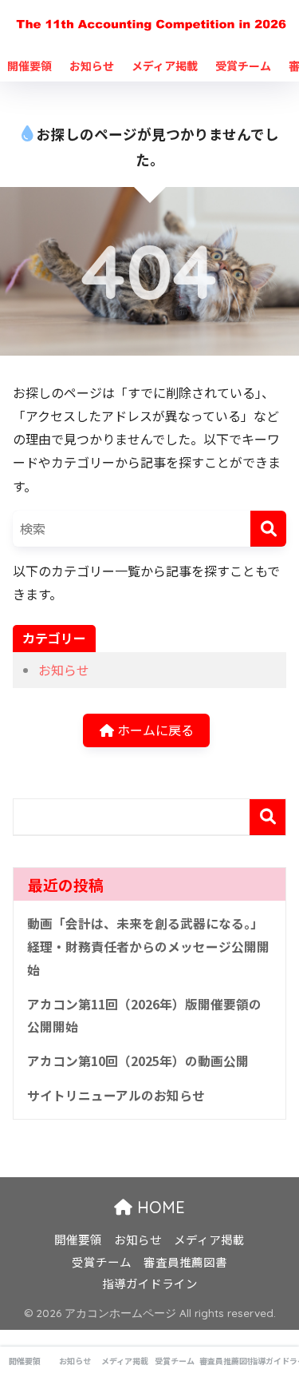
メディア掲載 (165, 66)
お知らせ (91, 66)
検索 (267, 817)
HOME (158, 1207)
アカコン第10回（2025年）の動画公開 (138, 1061)
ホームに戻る (154, 729)
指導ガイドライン (150, 1283)
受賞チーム (243, 66)
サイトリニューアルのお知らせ (116, 1095)
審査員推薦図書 (185, 1261)
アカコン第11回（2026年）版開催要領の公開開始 (144, 1016)
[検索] (268, 529)
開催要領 (29, 66)
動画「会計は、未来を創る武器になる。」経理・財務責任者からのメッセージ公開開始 (148, 946)
